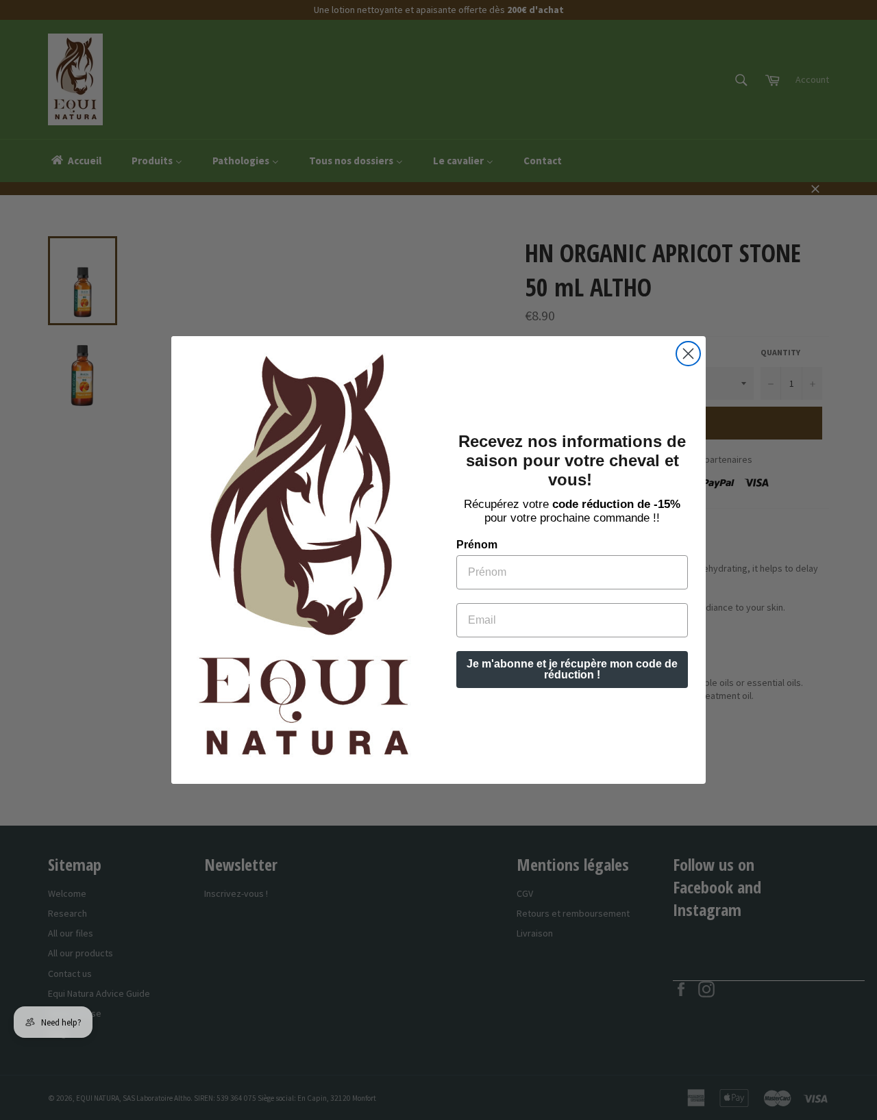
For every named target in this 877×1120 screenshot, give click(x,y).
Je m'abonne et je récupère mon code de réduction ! (572, 669)
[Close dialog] (688, 354)
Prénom (476, 544)
